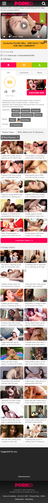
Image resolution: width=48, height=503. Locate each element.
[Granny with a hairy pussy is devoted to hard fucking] (35, 411)
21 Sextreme (16, 125)
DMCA (43, 496)
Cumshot (35, 110)
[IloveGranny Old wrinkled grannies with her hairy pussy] (11, 372)
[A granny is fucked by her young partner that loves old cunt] (11, 205)
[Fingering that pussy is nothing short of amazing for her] (35, 431)
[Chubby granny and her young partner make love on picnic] (35, 205)
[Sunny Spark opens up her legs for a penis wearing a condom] (35, 314)
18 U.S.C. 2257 (23, 496)
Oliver (12, 120)
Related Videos (8, 132)
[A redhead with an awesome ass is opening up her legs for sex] (35, 256)
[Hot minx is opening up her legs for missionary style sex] (11, 256)
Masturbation (27, 115)
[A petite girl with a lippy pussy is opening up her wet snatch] (11, 295)
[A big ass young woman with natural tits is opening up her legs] (11, 186)
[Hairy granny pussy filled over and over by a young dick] (35, 166)
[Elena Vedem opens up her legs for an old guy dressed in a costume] (35, 353)
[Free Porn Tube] (24, 3)
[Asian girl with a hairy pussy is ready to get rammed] (35, 275)
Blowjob (16, 110)
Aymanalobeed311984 (26, 55)
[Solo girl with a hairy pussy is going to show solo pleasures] (11, 431)
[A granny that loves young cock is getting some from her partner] (35, 186)
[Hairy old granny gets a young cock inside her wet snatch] (11, 225)
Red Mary (25, 120)
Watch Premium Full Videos (14, 14)
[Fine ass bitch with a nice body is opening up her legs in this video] (11, 411)
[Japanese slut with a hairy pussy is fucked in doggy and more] (11, 392)
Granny (16, 115)
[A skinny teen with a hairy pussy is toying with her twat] (11, 314)
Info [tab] (8, 73)
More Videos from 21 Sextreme (30, 132)
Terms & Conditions (9, 496)
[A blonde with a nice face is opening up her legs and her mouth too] (35, 334)
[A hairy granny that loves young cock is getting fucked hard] (35, 225)
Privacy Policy (34, 496)
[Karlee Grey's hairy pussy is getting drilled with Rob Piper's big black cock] (35, 372)
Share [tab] (39, 73)
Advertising (29, 499)
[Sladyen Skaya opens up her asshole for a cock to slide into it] (11, 275)
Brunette (25, 110)
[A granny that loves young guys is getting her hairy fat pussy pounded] (11, 166)
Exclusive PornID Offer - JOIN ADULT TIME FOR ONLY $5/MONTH (24, 44)
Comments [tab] (24, 73)
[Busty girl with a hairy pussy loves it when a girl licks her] (35, 392)
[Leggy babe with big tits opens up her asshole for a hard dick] (11, 334)
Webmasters (19, 499)
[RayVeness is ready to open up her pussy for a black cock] (35, 295)
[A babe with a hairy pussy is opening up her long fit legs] (11, 147)
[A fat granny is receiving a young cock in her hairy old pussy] (35, 147)
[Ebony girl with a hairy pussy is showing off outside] (11, 353)
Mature (38, 115)
